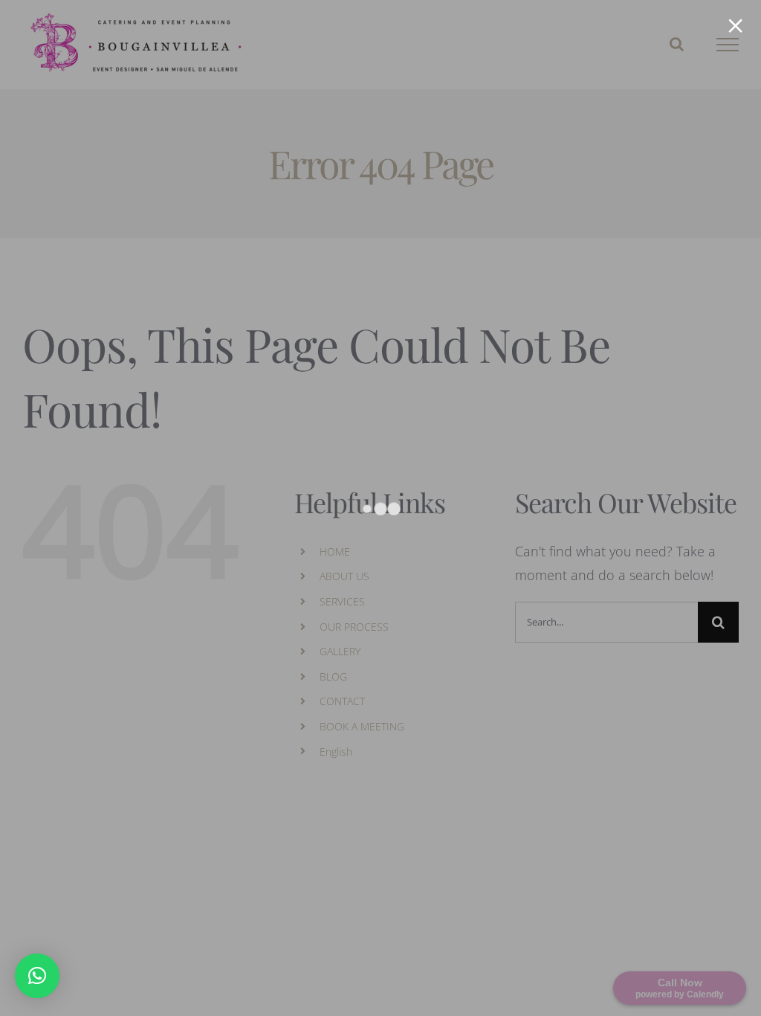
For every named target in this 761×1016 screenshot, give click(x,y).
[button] (37, 976)
